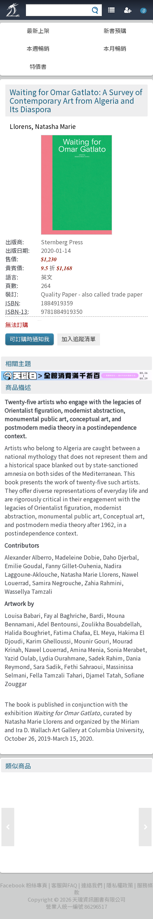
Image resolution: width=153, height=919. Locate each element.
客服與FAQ (64, 885)
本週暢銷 (38, 48)
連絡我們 (91, 885)
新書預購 (115, 30)
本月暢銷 (115, 48)
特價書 (38, 66)
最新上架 (38, 30)
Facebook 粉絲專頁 (23, 885)
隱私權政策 (119, 885)
